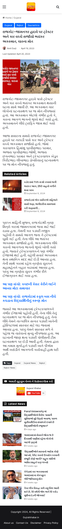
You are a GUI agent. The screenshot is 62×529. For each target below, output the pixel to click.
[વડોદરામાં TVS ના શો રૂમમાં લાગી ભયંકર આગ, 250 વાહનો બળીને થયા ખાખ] (12, 186)
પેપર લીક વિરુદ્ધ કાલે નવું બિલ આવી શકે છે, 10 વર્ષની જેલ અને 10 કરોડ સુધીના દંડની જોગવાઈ (41, 491)
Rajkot (20, 25)
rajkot (42, 363)
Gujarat (17, 17)
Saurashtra (33, 25)
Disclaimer (35, 522)
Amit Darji (11, 48)
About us (9, 522)
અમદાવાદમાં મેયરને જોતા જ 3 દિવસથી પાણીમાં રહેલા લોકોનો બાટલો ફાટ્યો (38, 438)
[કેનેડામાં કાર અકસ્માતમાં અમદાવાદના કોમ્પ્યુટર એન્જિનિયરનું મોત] (12, 476)
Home (8, 17)
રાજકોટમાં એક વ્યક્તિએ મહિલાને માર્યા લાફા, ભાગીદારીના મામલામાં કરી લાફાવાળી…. (40, 204)
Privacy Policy (51, 522)
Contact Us (22, 522)
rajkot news (9, 368)
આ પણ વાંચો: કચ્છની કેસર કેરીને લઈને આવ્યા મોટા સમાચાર (29, 286)
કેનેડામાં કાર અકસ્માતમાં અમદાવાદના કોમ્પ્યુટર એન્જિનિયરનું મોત (36, 475)
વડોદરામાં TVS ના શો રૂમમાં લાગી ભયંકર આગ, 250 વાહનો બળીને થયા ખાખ (40, 186)
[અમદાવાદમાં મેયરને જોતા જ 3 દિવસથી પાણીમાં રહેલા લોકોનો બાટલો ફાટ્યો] (12, 439)
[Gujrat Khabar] (31, 6)
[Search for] (57, 8)
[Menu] (4, 8)
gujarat (17, 363)
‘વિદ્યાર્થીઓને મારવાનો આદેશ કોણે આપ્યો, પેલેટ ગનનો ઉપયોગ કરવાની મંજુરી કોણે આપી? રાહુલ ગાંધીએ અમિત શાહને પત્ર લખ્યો (41, 457)
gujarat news (30, 363)
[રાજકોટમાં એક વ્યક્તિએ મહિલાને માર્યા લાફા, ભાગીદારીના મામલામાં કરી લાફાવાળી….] (12, 204)
